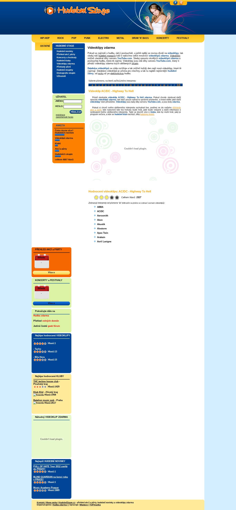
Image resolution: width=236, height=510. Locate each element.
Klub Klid (38, 392)
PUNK (87, 38)
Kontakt (41, 502)
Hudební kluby (64, 60)
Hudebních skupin (64, 154)
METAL (120, 38)
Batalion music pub (43, 400)
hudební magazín (107, 55)
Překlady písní (64, 67)
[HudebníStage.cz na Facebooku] (175, 3)
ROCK (60, 38)
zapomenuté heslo (64, 117)
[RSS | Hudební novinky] (181, 3)
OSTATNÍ (45, 46)
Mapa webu (51, 502)
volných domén (50, 321)
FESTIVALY (183, 38)
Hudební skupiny (65, 70)
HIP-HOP (45, 38)
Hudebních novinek (64, 133)
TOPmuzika (95, 505)
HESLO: (59, 106)
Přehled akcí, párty (66, 54)
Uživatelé (61, 76)
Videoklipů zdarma (64, 138)
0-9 (178, 85)
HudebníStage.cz (67, 502)
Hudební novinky (65, 51)
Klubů (58, 143)
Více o (51, 272)
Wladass (83, 505)
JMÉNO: (59, 101)
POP (74, 38)
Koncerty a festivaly (67, 57)
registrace (60, 115)
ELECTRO (103, 38)
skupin (135, 63)
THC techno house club (45, 381)
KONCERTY (163, 38)
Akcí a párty (61, 149)
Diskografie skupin (66, 73)
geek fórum (54, 326)
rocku (100, 73)
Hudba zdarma (41, 315)
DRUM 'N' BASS (140, 38)
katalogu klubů (147, 114)
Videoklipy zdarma (66, 64)
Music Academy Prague (46, 487)
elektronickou (117, 73)
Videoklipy (175, 55)
